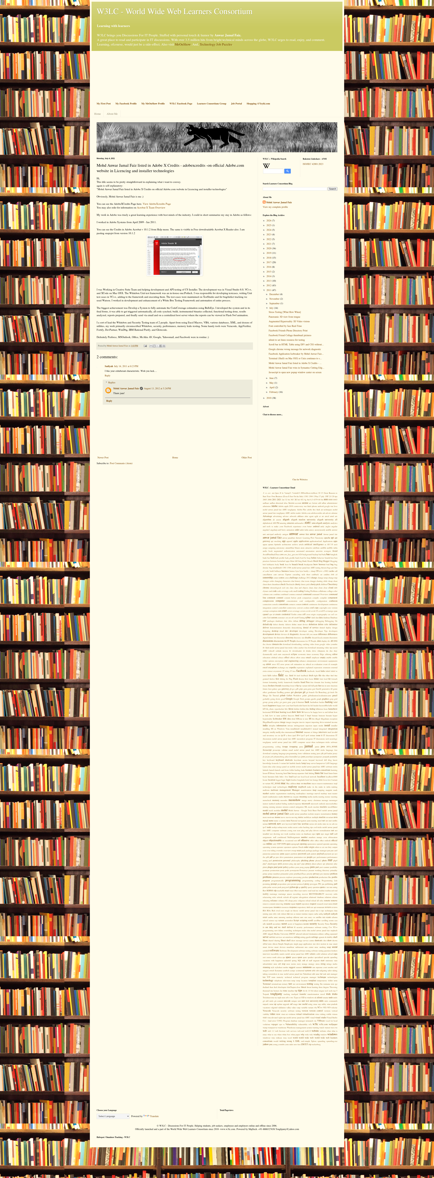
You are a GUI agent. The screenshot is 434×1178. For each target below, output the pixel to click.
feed (298, 675)
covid (308, 611)
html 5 (303, 715)
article (301, 544)
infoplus (272, 725)
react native (302, 890)
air (323, 516)
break (301, 564)
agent (311, 516)
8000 (326, 499)
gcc (293, 689)
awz (296, 554)
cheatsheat (276, 584)
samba (270, 917)
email (308, 657)
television (287, 980)
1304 (311, 496)
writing (282, 1041)
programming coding (311, 880)
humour (322, 715)
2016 (269, 266)
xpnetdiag (321, 1041)
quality (304, 887)
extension (326, 667)
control (275, 607)
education (266, 657)
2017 (269, 262)
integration (332, 728)
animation (290, 529)
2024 (269, 229)
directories (281, 637)
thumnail (266, 990)
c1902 (325, 571)
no (328, 824)
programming (293, 880)
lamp (303, 763)
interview (323, 732)
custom (274, 617)
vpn (280, 1024)
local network (310, 776)
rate (330, 887)
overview (287, 850)
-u (266, 493)
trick (328, 994)
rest (308, 907)
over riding (271, 850)
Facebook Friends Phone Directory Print (288, 330)
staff (310, 960)
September (274, 303)
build (272, 571)
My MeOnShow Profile (153, 103)
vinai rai (284, 1014)
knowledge (267, 763)
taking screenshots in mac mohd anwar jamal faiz (282, 974)
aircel (327, 516)
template (312, 980)
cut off (290, 617)
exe (287, 667)
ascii (335, 544)
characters (286, 581)
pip (295, 863)
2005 (265, 499)
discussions (268, 640)
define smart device (300, 624)
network (272, 823)
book (282, 564)
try (276, 997)
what (329, 1031)
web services (291, 1031)
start (322, 960)
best (332, 557)
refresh (279, 897)
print (291, 873)
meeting (334, 796)
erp (264, 664)
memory (275, 800)
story (299, 964)
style (272, 967)
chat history (295, 581)
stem (275, 964)
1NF (326, 496)
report (298, 903)
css (329, 614)
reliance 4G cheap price (288, 900)
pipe (303, 863)
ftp (297, 685)
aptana (270, 544)
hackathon (314, 702)
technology (268, 980)
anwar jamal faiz (272, 537)
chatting (319, 581)
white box (286, 1034)
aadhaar (266, 503)
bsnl (328, 564)
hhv (286, 709)
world (295, 1037)
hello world (332, 705)
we (336, 1027)
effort (298, 657)
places (314, 863)
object (265, 840)
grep (331, 699)
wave (333, 1027)
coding (301, 591)
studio (335, 964)
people (310, 857)
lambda (292, 763)
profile (334, 877)
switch (271, 970)
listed (326, 773)
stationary (329, 960)
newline (305, 823)
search (269, 923)
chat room (305, 581)
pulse (265, 887)
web (265, 1030)
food (326, 679)
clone (320, 587)
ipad (294, 735)
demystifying (297, 627)
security (313, 923)
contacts (292, 604)
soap (329, 947)
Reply (107, 375)
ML (305, 807)
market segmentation (278, 793)
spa (283, 957)
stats (335, 960)
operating (333, 844)
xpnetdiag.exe (331, 1041)
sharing (277, 940)
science (271, 920)
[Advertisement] (217, 74)
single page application (303, 944)
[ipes (277, 493)
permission (277, 860)
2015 (269, 271)
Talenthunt (307, 974)
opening (303, 843)
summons (307, 967)
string (323, 963)
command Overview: (320, 594)
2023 (269, 234)
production (313, 877)
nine (324, 824)
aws (282, 554)
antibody (277, 534)
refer (274, 897)
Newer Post (102, 457)
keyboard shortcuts (284, 760)
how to (300, 712)
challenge (293, 577)
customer (281, 617)
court (284, 610)
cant (275, 574)
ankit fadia (304, 529)
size (314, 944)
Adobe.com (306, 513)
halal (335, 702)
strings (329, 964)
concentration (292, 601)
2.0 (330, 496)
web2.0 (308, 1031)
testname (326, 984)
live (286, 776)
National (294, 820)
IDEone (299, 718)
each (275, 654)
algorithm (267, 519)
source (269, 957)
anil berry (282, 529)
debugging (319, 621)
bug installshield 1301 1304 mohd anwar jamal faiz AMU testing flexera (298, 567)
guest (285, 702)
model (265, 810)
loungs (315, 780)
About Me (112, 113)
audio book (268, 551)
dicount (303, 634)
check (282, 584)
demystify (287, 627)
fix (287, 679)
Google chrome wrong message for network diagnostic (295, 349)
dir (275, 637)
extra (265, 671)
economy (315, 654)
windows (332, 1034)
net (323, 820)
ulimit (319, 997)
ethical (308, 664)
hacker (321, 702)
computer (280, 600)
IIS (310, 718)
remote (327, 900)
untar (271, 1004)
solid (318, 954)
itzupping (293, 746)
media (310, 796)
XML (297, 1041)
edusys (280, 657)
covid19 (321, 611)
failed (328, 671)
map (314, 790)
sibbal (265, 944)
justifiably (333, 756)
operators (287, 847)
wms (285, 1037)
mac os (300, 783)
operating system (269, 847)
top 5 (335, 990)
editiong (328, 654)
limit (285, 773)
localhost (321, 776)
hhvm (291, 708)
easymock (286, 654)
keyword (319, 760)
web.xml (300, 1031)
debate (295, 621)
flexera (301, 679)
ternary (285, 984)
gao (279, 689)
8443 (335, 499)
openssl (319, 844)
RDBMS (270, 890)
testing (310, 983)
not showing (275, 834)
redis (335, 894)
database (326, 617)
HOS (273, 712)
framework (288, 682)
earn (279, 654)
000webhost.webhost (309, 493)
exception (272, 667)
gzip (293, 702)
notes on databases (303, 834)
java (323, 746)
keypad (311, 760)
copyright (323, 607)
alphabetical (267, 523)
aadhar (272, 503)
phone (311, 860)
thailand (266, 987)
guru (289, 702)
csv (336, 614)
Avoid (334, 551)
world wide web (306, 1037)
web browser (280, 1031)
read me (315, 890)
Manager (296, 790)
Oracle (300, 847)
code (275, 591)
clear (316, 587)
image (282, 722)
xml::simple (305, 1041)
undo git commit (276, 1001)
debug (302, 620)
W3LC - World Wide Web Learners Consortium (174, 10)
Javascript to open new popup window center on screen (295, 372)
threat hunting (312, 987)
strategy (311, 964)
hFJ (264, 709)
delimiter (333, 624)
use (300, 1004)
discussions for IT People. (306, 641)
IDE (285, 718)
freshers (271, 685)
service (272, 937)
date (285, 621)
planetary (329, 863)
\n (282, 493)
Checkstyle (290, 584)
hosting (283, 712)
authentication (289, 551)
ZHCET (304, 1044)
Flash (295, 678)
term (335, 980)
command (307, 594)
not (332, 830)
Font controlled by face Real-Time (285, 325)
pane (282, 853)
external (334, 667)
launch (271, 770)
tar (321, 973)
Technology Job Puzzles (216, 44)
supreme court (321, 967)
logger (278, 780)
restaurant (320, 907)
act (310, 503)
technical (288, 977)
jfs (264, 756)
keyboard (270, 760)
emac (303, 657)
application (304, 541)
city (287, 587)
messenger (333, 800)
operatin (326, 844)
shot (325, 940)
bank (265, 557)
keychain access (300, 760)
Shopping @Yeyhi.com (258, 103)
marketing (291, 793)
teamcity (280, 977)
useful (305, 1004)
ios (276, 735)
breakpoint (308, 564)
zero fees (297, 1044)
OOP (279, 844)
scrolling (324, 920)
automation (310, 551)
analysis (326, 523)
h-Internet (300, 702)
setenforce (289, 937)
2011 (269, 290)
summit (299, 967)
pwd (287, 887)
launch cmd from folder (284, 770)
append (289, 541)
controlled (282, 607)
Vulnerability (291, 1024)
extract (270, 671)
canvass (281, 574)
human (315, 715)
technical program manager (304, 977)
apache (327, 537)
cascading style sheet (301, 574)
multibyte (307, 817)
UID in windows (307, 997)
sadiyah (326, 913)
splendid (287, 960)
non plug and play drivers (308, 830)
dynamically (267, 654)
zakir (291, 1044)
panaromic (275, 853)
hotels (289, 712)
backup (315, 554)
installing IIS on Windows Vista (276, 728)
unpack (266, 1004)
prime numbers (274, 873)
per (314, 857)
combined (284, 594)
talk (313, 974)
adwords (293, 516)
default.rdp (267, 624)
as (325, 544)
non (294, 830)
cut (286, 617)
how (294, 712)
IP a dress (287, 735)
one (264, 844)
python (292, 887)
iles (313, 718)
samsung (282, 917)
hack (307, 702)
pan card (334, 850)
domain (275, 644)
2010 (269, 397)
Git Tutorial (274, 695)
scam (328, 917)
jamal (308, 745)
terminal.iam (276, 984)
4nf (308, 499)
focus (311, 679)
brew (315, 564)
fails (269, 675)
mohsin (311, 813)
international (290, 732)
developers (333, 631)
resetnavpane (268, 907)
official (334, 840)
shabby (330, 937)
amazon (290, 523)
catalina (327, 574)
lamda (298, 763)
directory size (299, 637)
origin (311, 847)
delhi (326, 624)
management (285, 790)
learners (308, 770)
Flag (290, 679)
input (315, 725)
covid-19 (314, 611)
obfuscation (332, 837)
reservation (328, 903)
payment (327, 853)
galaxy (274, 689)
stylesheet (278, 967)
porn (312, 867)
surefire (331, 967)
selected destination (310, 934)
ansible (328, 529)
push (279, 887)
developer (294, 630)
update (279, 1004)
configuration (322, 601)
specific (327, 957)
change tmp (332, 577)
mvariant (329, 817)
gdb (297, 689)
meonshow (294, 800)
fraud (303, 682)
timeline (291, 990)
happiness (272, 705)
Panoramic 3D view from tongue (284, 316)
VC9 (329, 1007)
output (334, 847)
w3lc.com (323, 1024)
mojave (317, 813)
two (291, 997)
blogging (333, 561)
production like (325, 877)
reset (335, 903)
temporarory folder (325, 980)
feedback (304, 675)
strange (304, 964)
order (306, 847)
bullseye (277, 571)
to (312, 990)
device (277, 634)
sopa (335, 953)
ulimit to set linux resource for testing (287, 339)
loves (325, 780)
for (329, 678)
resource (277, 907)
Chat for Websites (300, 479)
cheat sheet (267, 584)
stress (317, 964)
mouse (277, 817)
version (305, 1010)
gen (313, 689)
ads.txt (328, 513)
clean (311, 587)
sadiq (321, 913)
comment (271, 597)
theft (275, 987)
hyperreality (267, 718)
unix (321, 1000)
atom (302, 547)
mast (329, 793)
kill (325, 760)
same (276, 917)
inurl (329, 732)
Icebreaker (277, 718)
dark (313, 617)
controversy (291, 607)
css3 (332, 614)
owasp (293, 850)
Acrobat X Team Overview (151, 207)
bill (296, 561)
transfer (303, 994)
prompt (274, 883)
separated (333, 934)
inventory (270, 735)
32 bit (287, 499)
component (332, 597)
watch (321, 1027)
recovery (329, 894)
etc (304, 664)
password (302, 853)
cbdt (332, 574)
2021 (269, 243)
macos (314, 783)
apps (335, 541)
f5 (291, 671)
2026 (269, 220)
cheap (330, 581)
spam (300, 957)
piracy (308, 863)
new (279, 823)
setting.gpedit (305, 937)
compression (268, 600)
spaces (294, 957)
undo (331, 997)
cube (265, 617)
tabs (317, 970)
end (285, 660)
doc (264, 644)
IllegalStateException (271, 722)
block (315, 561)
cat (321, 574)
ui (300, 997)
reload (308, 900)
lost (311, 780)
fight (316, 675)
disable (308, 637)
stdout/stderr (267, 964)
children (324, 584)
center (275, 577)
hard (292, 705)
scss (335, 920)
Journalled (293, 756)
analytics (334, 523)
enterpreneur (312, 661)
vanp (298, 1007)
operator (280, 847)
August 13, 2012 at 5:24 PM (157, 388)
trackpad (294, 994)
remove (334, 900)
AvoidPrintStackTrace (271, 554)
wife (311, 1034)
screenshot (289, 920)
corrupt (266, 611)
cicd (283, 587)
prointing (266, 884)
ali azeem (277, 519)
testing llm (318, 984)
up (275, 1004)
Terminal (267, 983)
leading (297, 770)
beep (309, 557)
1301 (306, 496)
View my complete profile (275, 206)
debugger (310, 620)
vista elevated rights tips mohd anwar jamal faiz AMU (288, 1017)
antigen (285, 534)
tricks (334, 994)
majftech (302, 786)
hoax (326, 709)
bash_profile (290, 557)
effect (286, 657)
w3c (310, 1024)
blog (320, 561)
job (272, 756)
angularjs (274, 529)
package (309, 850)
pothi (287, 870)
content (298, 604)
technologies (332, 977)
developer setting (306, 631)
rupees (310, 913)
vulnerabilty (303, 1024)
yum (287, 1044)
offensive (305, 840)
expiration (301, 667)
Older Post (247, 457)
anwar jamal (316, 534)
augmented (278, 551)
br (290, 564)
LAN (328, 763)
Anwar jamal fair (330, 534)
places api (321, 863)
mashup (324, 793)
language (333, 763)
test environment (299, 984)
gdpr (301, 689)
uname (325, 997)
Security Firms (323, 924)
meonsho (284, 800)
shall (335, 937)
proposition (282, 884)
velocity (334, 1007)
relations (328, 897)
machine (307, 783)
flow (306, 679)
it (321, 735)
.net (273, 493)
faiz (281, 674)
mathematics (273, 796)
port (317, 867)
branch (295, 564)
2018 (269, 257)
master (334, 793)
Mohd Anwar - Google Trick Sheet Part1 (305, 810)
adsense (334, 513)
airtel (332, 516)
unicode (287, 1000)
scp (276, 920)
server (266, 936)
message (325, 800)
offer (312, 840)
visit (265, 1017)
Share (265, 940)
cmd (270, 591)
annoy (311, 529)
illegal (317, 718)
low (329, 780)
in (321, 722)
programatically (277, 880)
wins (273, 1037)
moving (294, 817)
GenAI (318, 689)
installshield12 (306, 728)
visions (334, 1014)
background (307, 554)
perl (270, 860)
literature (271, 776)
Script (296, 920)
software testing (305, 950)
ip (282, 735)
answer (334, 529)
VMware (321, 1020)
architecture (286, 544)
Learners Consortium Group (211, 103)
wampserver (273, 1027)
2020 (269, 248)
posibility (333, 867)
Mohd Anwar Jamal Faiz (126, 388)
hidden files (304, 709)
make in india (324, 787)
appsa (265, 544)
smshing (322, 947)
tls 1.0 (307, 990)
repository (306, 903)
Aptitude (277, 544)
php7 (265, 863)
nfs (316, 824)
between (273, 561)
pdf (271, 857)
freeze (265, 685)
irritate (312, 735)
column (266, 594)
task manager (332, 974)
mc (291, 796)
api (332, 537)
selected (299, 934)
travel (322, 994)
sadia (316, 913)
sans (301, 917)
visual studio (320, 1017)
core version (332, 607)
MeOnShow (183, 44)
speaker (311, 957)
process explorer (286, 877)
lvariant (334, 780)
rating (335, 887)
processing (297, 877)
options (295, 847)
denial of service (311, 627)
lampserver (320, 763)
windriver (266, 1037)
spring (294, 960)
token (316, 990)
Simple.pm (288, 944)
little (277, 776)
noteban (292, 834)
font (321, 679)
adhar (324, 503)
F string (286, 671)
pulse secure (272, 887)
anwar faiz (304, 534)
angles (328, 526)
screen (281, 920)
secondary (277, 924)
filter (328, 675)
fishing (282, 679)
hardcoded (298, 705)
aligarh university (325, 519)
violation (291, 1014)
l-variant (282, 763)
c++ (320, 571)
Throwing (333, 987)
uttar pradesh (332, 1004)
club (335, 587)
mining (265, 807)
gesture (287, 692)
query (310, 887)
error (268, 664)
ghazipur (298, 692)
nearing (314, 820)
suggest (292, 967)
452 (302, 499)
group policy (273, 702)
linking (311, 773)
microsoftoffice (331, 803)
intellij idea (280, 732)
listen (331, 773)
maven (287, 796)
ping (291, 863)
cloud (330, 587)
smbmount (299, 947)
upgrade (286, 1004)
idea (289, 718)
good (283, 699)
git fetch (331, 692)
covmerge (329, 611)
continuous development (318, 604)
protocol (300, 884)
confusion (333, 600)
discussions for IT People (285, 641)
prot (289, 884)
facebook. (311, 671)
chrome (266, 587)
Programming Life (329, 880)
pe (274, 857)
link (306, 773)
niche (320, 824)
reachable (280, 890)
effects (292, 657)
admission (267, 506)
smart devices (279, 947)
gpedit (313, 699)
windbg (316, 1034)
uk (315, 997)
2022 (269, 239)
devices (284, 634)
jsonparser (318, 756)
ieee (306, 718)
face (294, 671)
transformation (313, 994)
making (334, 787)
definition (313, 624)
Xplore (314, 1041)
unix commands (330, 1001)
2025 (269, 225)
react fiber (294, 890)
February (274, 392)
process (275, 877)
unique (294, 1001)
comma (292, 594)
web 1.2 (271, 1031)
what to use (272, 1034)
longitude (301, 780)
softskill (266, 950)
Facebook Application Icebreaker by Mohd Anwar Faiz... (296, 353)
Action (314, 503)
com (271, 594)
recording (297, 894)
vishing (323, 1014)
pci (333, 853)
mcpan (296, 796)
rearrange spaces (285, 894)
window (323, 1034)
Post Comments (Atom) (121, 463)
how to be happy (311, 712)
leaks (303, 770)
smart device (268, 947)
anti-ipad (270, 534)
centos (281, 577)
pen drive (280, 857)
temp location (302, 980)
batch (297, 557)
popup (307, 867)
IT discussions (329, 735)
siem (270, 944)
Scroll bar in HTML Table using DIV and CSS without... (296, 344)
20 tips (334, 496)
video (272, 1014)
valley (288, 1007)
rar (328, 887)
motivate (270, 817)
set (284, 937)
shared (270, 940)
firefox (272, 679)
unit (299, 1001)
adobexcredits (316, 513)
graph (319, 699)
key (264, 760)
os (320, 847)
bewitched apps (283, 561)
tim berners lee (276, 990)
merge (304, 800)
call (336, 571)
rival (278, 910)
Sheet (283, 940)
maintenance (328, 783)
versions (327, 1010)
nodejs (274, 827)
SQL (299, 960)
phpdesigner (272, 863)
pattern (313, 853)
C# (317, 571)
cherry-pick (315, 584)
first (277, 678)
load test (296, 776)
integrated (323, 728)
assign (265, 547)
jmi (268, 756)
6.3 (311, 499)
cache (331, 571)
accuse (305, 502)
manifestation (306, 790)
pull (335, 883)
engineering (293, 660)
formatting (273, 682)
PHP (330, 860)
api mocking (276, 541)
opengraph (295, 844)
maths (281, 796)
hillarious (319, 709)
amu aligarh (317, 523)
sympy (292, 970)
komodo (275, 763)
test (290, 983)
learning (334, 770)
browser (322, 564)
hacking (329, 702)
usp (319, 1004)
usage (295, 1004)
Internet (299, 732)
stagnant (316, 960)
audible (323, 547)
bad (320, 554)
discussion (333, 637)
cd (336, 574)
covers (302, 611)
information (281, 725)
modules (277, 810)
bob (264, 564)
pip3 (299, 863)
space (288, 957)
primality (333, 870)
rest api (313, 907)
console (275, 604)
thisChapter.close (293, 987)
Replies (111, 382)
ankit (297, 529)
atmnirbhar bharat (292, 547)
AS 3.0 (330, 544)
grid (335, 699)
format (265, 682)
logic (283, 780)
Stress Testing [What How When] (285, 312)
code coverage (283, 591)
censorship (268, 577)
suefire (285, 967)
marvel (317, 793)
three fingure (324, 987)
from (292, 685)
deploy (328, 627)
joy (299, 756)
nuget (327, 834)
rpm (270, 913)
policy (286, 867)
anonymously (320, 529)
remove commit (269, 903)
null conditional (279, 837)
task (324, 974)
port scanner (324, 867)
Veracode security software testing (286, 1010)
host (277, 712)
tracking (287, 994)
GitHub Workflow (294, 695)
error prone (285, 664)
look (307, 780)
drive (314, 651)
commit (280, 597)
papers (287, 853)
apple (295, 541)
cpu (270, 614)
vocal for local (331, 1020)
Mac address (291, 783)
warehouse (282, 1027)
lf (268, 773)
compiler (323, 597)
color (335, 591)
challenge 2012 (304, 577)
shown (334, 940)
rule (278, 913)
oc (283, 840)
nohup (280, 827)
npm (318, 833)
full (309, 685)
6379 (316, 499)
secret (284, 923)
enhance (302, 661)
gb (291, 689)
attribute (316, 547)
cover (290, 611)
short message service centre (302, 940)
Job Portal (236, 103)
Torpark (266, 994)
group (265, 702)
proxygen (313, 884)
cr (274, 614)
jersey (335, 753)
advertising (277, 516)
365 (292, 499)
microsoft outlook (318, 803)
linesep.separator (297, 773)
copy (316, 607)
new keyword (287, 824)
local (303, 776)
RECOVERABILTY (316, 894)
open (288, 843)
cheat (335, 581)
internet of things (311, 732)
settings (314, 937)
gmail (334, 695)
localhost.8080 (331, 776)
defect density (278, 624)
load (291, 776)
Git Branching (321, 692)
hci (309, 705)
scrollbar (317, 920)
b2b (300, 554)
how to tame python (278, 715)
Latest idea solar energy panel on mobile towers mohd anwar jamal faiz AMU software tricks (300, 766)
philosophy (295, 860)
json (303, 756)
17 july (321, 496)
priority (310, 873)
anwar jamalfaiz (288, 537)
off (299, 840)
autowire (319, 551)
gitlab (304, 695)
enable (328, 657)
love (321, 779)
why (302, 1034)
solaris (312, 953)
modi (271, 810)
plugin (270, 867)
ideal (293, 718)
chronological (275, 587)
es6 (292, 664)
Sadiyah (109, 366)
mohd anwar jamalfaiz (298, 813)
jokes (287, 756)
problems (267, 877)
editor (334, 654)
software (274, 950)
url (291, 1004)
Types (296, 997)
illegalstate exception (329, 718)
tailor (330, 970)
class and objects (301, 587)
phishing (304, 860)
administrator (332, 503)
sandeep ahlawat (292, 917)
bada (324, 554)
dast (317, 617)
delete (320, 624)
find (332, 675)
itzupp (285, 746)
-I (263, 493)
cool (312, 607)
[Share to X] (157, 346)
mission (279, 807)
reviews (334, 907)
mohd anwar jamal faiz (276, 813)
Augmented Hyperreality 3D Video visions (289, 321)
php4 (335, 860)
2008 (270, 499)
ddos (290, 621)
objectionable (275, 840)
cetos (287, 577)
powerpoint (294, 870)
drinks (308, 651)
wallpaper (333, 1024)
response (293, 907)
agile (316, 516)
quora (322, 887)
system (308, 970)
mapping (321, 790)
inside (321, 725)
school (265, 920)
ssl (307, 960)
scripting (303, 920)
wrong (289, 1041)
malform (266, 790)
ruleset (283, 913)
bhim (292, 561)
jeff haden (328, 753)
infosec (290, 725)
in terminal (326, 722)
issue (318, 735)
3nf (298, 499)
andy (322, 526)
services (279, 937)
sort (264, 957)
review (328, 907)
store (288, 964)
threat (303, 987)
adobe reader (296, 513)
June (271, 378)
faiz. (286, 675)
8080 (331, 499)
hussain (329, 715)
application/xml (316, 541)
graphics (325, 698)
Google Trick (298, 699)
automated (300, 551)
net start (329, 820)
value (294, 1007)
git (304, 692)
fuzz (270, 689)
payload (320, 853)
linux (317, 773)
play (335, 863)
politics (292, 867)
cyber (308, 617)
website (315, 1030)
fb (295, 675)
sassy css (311, 917)
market (266, 793)
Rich (273, 910)
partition (294, 853)
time (285, 990)
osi (323, 847)
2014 (269, 276)
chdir (325, 581)
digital (265, 637)
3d (295, 499)
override (279, 850)
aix (336, 516)
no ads (332, 824)
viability (266, 1014)
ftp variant (303, 685)
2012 (269, 285)
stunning (266, 967)
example (334, 664)
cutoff (296, 617)
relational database (316, 897)
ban (328, 554)
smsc (316, 947)
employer (315, 657)
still (279, 964)
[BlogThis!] (154, 346)
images (289, 722)
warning (315, 1027)
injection (308, 725)
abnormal (279, 503)
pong (302, 867)
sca (323, 917)
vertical (334, 1010)
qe (300, 887)
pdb (267, 857)
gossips (307, 699)
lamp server (311, 763)
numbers (312, 837)
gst (281, 702)
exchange (281, 667)
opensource (311, 844)
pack (303, 850)
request (313, 903)
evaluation (318, 664)
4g (305, 499)
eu (313, 664)
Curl (268, 617)
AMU (307, 523)
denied (322, 627)
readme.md (329, 890)
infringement (299, 725)
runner (298, 913)
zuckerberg (316, 1044)
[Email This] (151, 346)
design (334, 627)
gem (305, 689)
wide (307, 1034)
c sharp (312, 571)
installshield (295, 728)
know (335, 760)
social (334, 946)
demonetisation (276, 627)
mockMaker (332, 807)
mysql (265, 820)
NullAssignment (293, 837)
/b (280, 493)
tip (296, 990)
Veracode (267, 1010)
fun (319, 685)
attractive (308, 547)
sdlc (264, 924)
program (266, 880)
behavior (320, 557)
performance (322, 857)
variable (304, 1007)
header (316, 705)
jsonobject (309, 756)
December (274, 294)
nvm (325, 837)
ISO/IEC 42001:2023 (313, 164)
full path (314, 685)
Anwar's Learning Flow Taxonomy (309, 537)
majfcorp (292, 786)
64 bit (320, 499)
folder (316, 678)
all (336, 519)
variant (310, 1007)
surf (335, 967)
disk (319, 641)
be (305, 557)
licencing (279, 773)
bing (300, 561)
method (272, 803)
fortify (280, 682)
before (314, 557)
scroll (310, 920)
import (308, 722)
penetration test (300, 857)
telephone (278, 980)
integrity (266, 732)
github (282, 695)
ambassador (299, 523)
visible (328, 1014)
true (272, 997)
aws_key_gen (289, 554)
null (331, 833)
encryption (279, 661)
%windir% (296, 493)
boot (287, 564)
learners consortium (321, 770)
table (313, 970)
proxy (306, 883)
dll (332, 641)
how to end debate (326, 712)
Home (97, 113)
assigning (272, 547)
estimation (298, 664)
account (298, 503)
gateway (285, 688)
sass (305, 917)
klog (330, 760)
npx (322, 834)
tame (317, 974)
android (316, 526)
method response (294, 803)
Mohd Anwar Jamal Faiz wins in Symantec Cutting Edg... (296, 367)
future (265, 689)
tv (289, 997)
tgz (336, 984)
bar (268, 557)
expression (318, 667)
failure (274, 675)
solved (330, 954)
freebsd (334, 682)
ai (320, 516)
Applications (328, 541)
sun (313, 967)
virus (317, 1014)
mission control (289, 807)
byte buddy (304, 571)
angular (334, 526)
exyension (277, 671)
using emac (312, 1004)
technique (322, 977)
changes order (268, 581)
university (314, 1000)
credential (286, 614)
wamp (265, 1027)
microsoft (306, 803)
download (287, 644)
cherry (297, 584)
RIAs (269, 910)
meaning (303, 796)
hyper (335, 715)
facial (318, 671)
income (334, 722)
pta (323, 884)
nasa (288, 820)
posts (282, 870)
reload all (315, 900)
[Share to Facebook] (160, 346)
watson (327, 1027)
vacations (266, 1007)
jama (301, 746)
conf (301, 601)
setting (297, 937)
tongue (321, 990)
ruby (275, 913)
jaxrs (318, 753)
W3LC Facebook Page (181, 103)
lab (288, 763)
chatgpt (313, 581)
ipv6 (307, 735)
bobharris (270, 564)
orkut (317, 847)
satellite (319, 917)
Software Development (289, 950)
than (271, 987)
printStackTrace (300, 873)
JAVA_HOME (332, 746)
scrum (331, 920)
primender (285, 873)
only (274, 844)
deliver (266, 627)
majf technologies (280, 787)
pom (297, 867)
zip (310, 1044)
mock (310, 807)
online (269, 843)
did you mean (312, 634)
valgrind (274, 1007)
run (288, 913)
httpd (309, 715)
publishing (329, 884)
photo (324, 860)
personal (286, 860)
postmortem (275, 870)
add (319, 503)
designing (266, 631)
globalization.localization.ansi (319, 695)
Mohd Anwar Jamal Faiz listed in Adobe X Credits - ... (295, 363)
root (282, 910)
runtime (305, 913)
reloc (321, 900)
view (278, 1014)
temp (293, 980)
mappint (329, 790)
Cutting (302, 617)
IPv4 (298, 735)
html (297, 715)
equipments (332, 661)
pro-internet (325, 873)
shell (288, 940)
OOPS (283, 844)
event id (326, 664)
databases (279, 621)
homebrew (332, 708)
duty (335, 651)
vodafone (266, 1024)
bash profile (279, 557)
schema (334, 917)
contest (305, 604)
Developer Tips (321, 631)
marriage (310, 793)
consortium (283, 604)
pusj (283, 887)
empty (323, 657)
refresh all (287, 897)
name (271, 820)
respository (301, 907)
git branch (310, 692)
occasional (289, 840)
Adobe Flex (302, 509)
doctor (268, 644)
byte (297, 571)
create (278, 614)
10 (319, 493)
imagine (295, 722)
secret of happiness (295, 924)
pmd (275, 867)
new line (297, 823)
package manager (320, 850)
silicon (275, 944)
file (320, 675)
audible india (332, 547)
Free (308, 682)
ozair (299, 850)
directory (289, 637)
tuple (279, 997)
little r (282, 776)
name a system (279, 820)
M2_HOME (275, 783)
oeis (295, 840)
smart (335, 944)
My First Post (104, 103)
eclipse (294, 654)
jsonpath (326, 756)
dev (286, 630)
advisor (286, 516)
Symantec (278, 970)
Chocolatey (332, 584)
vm (315, 1020)
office (317, 840)
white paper (295, 1034)
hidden (296, 709)
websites (323, 1031)
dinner (270, 637)
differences (332, 634)
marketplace (301, 793)
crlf (303, 614)
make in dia (312, 787)
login (288, 779)
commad (298, 594)
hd (312, 705)
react (287, 890)
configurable (310, 601)
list (321, 773)
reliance (274, 900)
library (272, 773)
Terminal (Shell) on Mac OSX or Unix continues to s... (295, 358)
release (334, 897)
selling (327, 934)
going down (275, 699)
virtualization (308, 1014)
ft (295, 685)
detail (282, 631)
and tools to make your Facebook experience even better (287, 526)
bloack (310, 561)
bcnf (302, 557)
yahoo (266, 1044)
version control (316, 1010)
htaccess (291, 715)
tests (332, 984)
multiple (315, 817)
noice (285, 827)
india (265, 725)
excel (265, 667)
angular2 (266, 529)
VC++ (319, 1007)
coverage (296, 611)
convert (300, 607)
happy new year (283, 705)
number (304, 837)
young (275, 1044)
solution (324, 954)
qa (297, 887)
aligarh (286, 519)
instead (315, 728)
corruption (273, 611)
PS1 (319, 884)
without (279, 1037)
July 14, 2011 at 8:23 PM (126, 366)
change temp (323, 577)
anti (264, 534)
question (316, 887)
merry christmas (314, 800)
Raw (264, 890)
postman (266, 870)
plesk (265, 867)
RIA (264, 910)
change (314, 577)
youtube (281, 1044)
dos (280, 644)
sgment (321, 937)
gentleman (272, 692)
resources (285, 907)
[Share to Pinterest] (164, 346)
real (335, 890)
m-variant (266, 783)
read (309, 890)
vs (283, 1024)
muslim (322, 817)
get (292, 692)
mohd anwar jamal (329, 810)
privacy (316, 873)
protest (294, 884)
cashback (315, 574)
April (272, 387)
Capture (288, 574)
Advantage (267, 516)
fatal (291, 675)
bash (272, 557)
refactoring (267, 897)
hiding (312, 708)
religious (301, 900)
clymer (265, 591)
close (325, 587)
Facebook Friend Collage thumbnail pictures (290, 335)
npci (313, 834)
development (268, 634)
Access (291, 502)
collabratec (322, 591)
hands (265, 705)
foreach (334, 679)
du (327, 651)
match (265, 796)
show (329, 940)
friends (278, 685)
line (289, 773)
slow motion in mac (324, 944)
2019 (269, 252)
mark (335, 790)
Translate (154, 1116)
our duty (328, 847)
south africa (277, 957)
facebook (301, 671)
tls (304, 990)
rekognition (303, 897)
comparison (306, 597)
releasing (266, 900)
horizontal (267, 712)
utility (324, 1004)
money (334, 813)
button (292, 571)
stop (283, 963)
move (283, 817)
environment (323, 661)
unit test (305, 1000)
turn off (285, 997)
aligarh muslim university (303, 519)
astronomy (280, 547)
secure (306, 923)
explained (309, 667)
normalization (325, 830)
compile (315, 597)
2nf (283, 499)
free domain (315, 682)
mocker (316, 807)
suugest (266, 970)
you (270, 1044)
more (265, 817)
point (280, 867)
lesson (265, 773)
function (334, 685)
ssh (303, 960)
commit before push (292, 597)
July (271, 307)
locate (265, 780)
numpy (319, 837)
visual (312, 1017)
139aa (315, 496)
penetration (288, 857)
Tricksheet (267, 997)
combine (276, 594)
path (308, 853)
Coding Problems (311, 591)
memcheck (267, 800)
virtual (299, 1014)
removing (279, 903)
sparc (305, 957)
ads (324, 513)
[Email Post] (145, 345)
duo (331, 651)
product (305, 877)
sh (326, 937)
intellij (272, 732)
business (285, 571)
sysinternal (300, 970)
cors (279, 610)
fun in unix (325, 685)
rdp (275, 890)
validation (282, 1007)
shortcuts (318, 940)
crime (299, 614)
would (275, 1041)
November (274, 298)
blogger (326, 561)
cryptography (322, 614)
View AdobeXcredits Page (157, 203)
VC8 (325, 1007)
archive (295, 544)
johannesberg (279, 756)
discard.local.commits (320, 637)
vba (315, 1007)
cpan (335, 611)
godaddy (266, 699)
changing (278, 581)
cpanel (266, 614)
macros (320, 783)
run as (292, 913)
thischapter (282, 987)
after (306, 516)
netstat (265, 824)
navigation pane (304, 820)
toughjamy (276, 994)
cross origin (311, 614)
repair (293, 903)
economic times (304, 654)
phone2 (318, 860)
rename (287, 903)
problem (333, 873)
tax (264, 977)
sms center (309, 947)
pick (280, 863)
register (295, 897)
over (264, 850)
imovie (302, 722)
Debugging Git (331, 621)
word (290, 1037)
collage (330, 591)
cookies (306, 607)
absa (285, 503)
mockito (323, 806)
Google (289, 698)
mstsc (300, 817)
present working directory (319, 870)
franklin (296, 682)
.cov (269, 493)
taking (334, 970)
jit (266, 756)
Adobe (274, 506)
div (329, 641)
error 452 (276, 664)
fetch (311, 675)
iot (279, 735)
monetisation (326, 813)
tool (326, 990)
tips (300, 990)
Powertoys (304, 870)
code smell (293, 591)
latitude (266, 770)
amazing (283, 523)
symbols (286, 970)
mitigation (300, 807)
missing (272, 807)
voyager (274, 1024)
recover (305, 894)
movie (288, 817)
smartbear (290, 947)
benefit (327, 557)
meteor (265, 803)
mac (283, 783)
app (283, 541)
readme (322, 890)
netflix (334, 820)
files (323, 675)
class (291, 587)
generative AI (327, 689)
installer (334, 725)
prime (265, 873)
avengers (327, 551)
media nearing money (321, 796)
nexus (311, 824)
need (320, 820)
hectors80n (323, 705)
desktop (275, 630)
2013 (269, 280)
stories (293, 964)
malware (274, 790)
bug (331, 564)
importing (315, 722)
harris (305, 705)
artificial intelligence (314, 544)
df (288, 634)
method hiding (281, 803)
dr (304, 651)
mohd (284, 810)
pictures (286, 863)
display (324, 641)
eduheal (274, 657)
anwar (293, 533)
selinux (321, 934)
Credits (294, 614)
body (277, 564)
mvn (335, 817)
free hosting (326, 682)
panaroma (267, 853)
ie (303, 718)
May (271, 382)
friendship (286, 685)
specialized (318, 957)
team (273, 977)
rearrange (273, 894)
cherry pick (305, 584)
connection (267, 604)
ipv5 (303, 735)
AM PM (276, 523)
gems (310, 689)
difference (322, 634)
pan (328, 850)
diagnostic (294, 634)
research (320, 903)
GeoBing (280, 692)
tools (330, 990)
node (269, 827)
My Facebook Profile (126, 103)
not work (284, 834)
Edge (322, 654)
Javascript (267, 749)
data (321, 617)
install (327, 725)
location (271, 779)
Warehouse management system (299, 1027)
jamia (317, 746)
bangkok (333, 554)
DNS (335, 641)
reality (266, 893)
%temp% (287, 493)
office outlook (325, 840)
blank (304, 561)
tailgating (323, 970)
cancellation (267, 574)
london (294, 780)
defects (288, 624)
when (279, 1034)
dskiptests (321, 651)
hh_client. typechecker (275, 709)
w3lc (315, 1024)
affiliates (300, 516)
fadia (323, 671)
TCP (268, 977)
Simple (281, 944)
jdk (322, 753)
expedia (292, 667)
